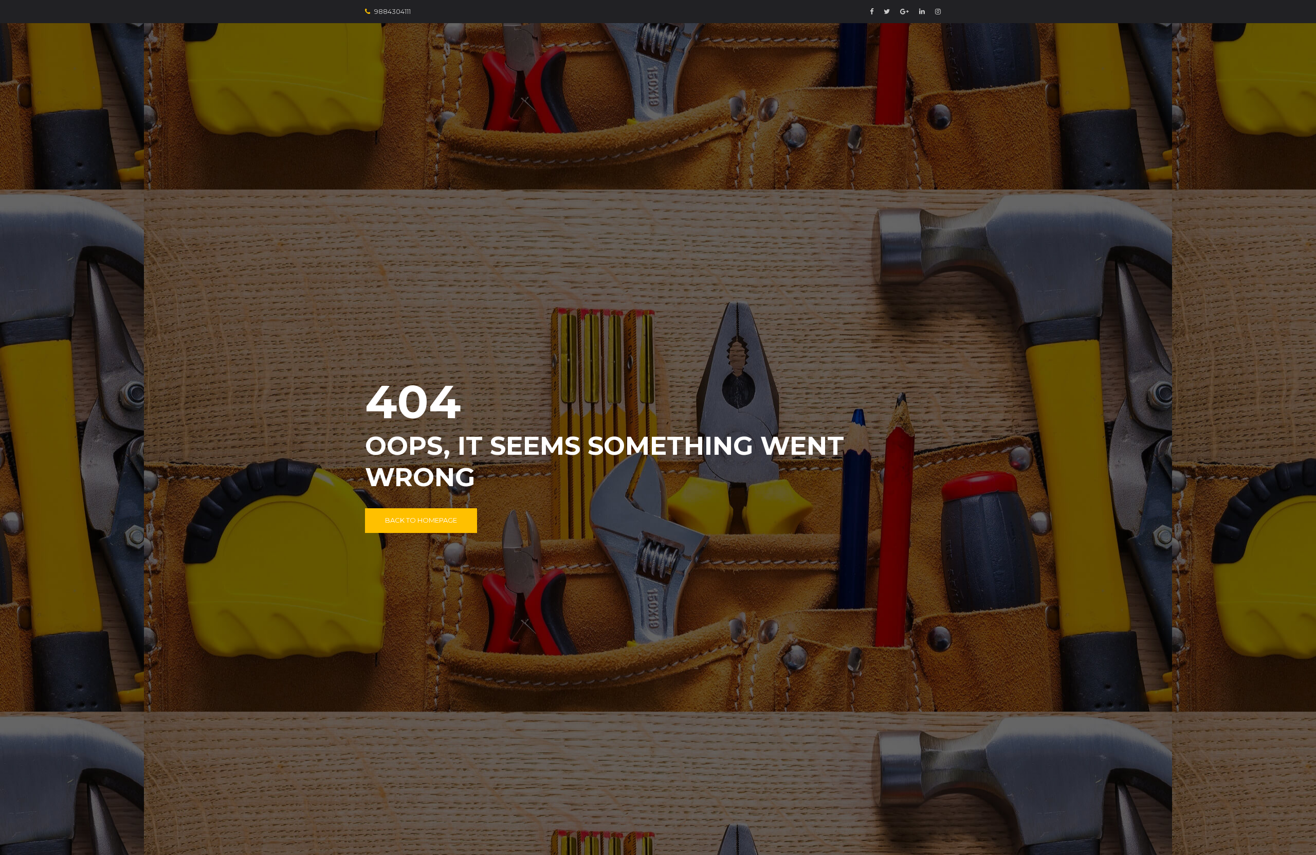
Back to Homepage (421, 520)
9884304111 (392, 11)
